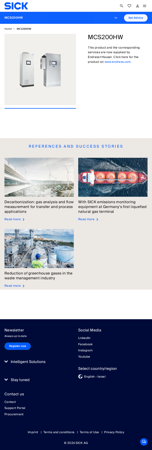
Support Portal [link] (14, 408)
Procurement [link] (14, 414)
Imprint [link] (33, 432)
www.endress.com (118, 61)
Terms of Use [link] (90, 432)
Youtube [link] (84, 356)
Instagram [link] (85, 350)
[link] (16, 6)
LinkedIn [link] (84, 338)
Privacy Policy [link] (114, 432)
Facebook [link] (85, 344)
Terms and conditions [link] (59, 432)
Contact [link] (10, 402)
